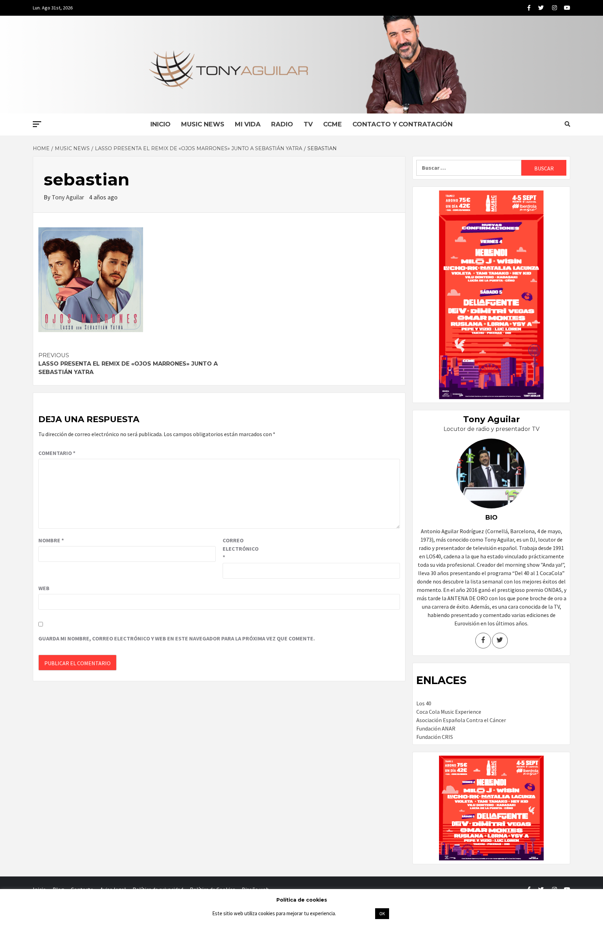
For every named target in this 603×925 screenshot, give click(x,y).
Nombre (51, 540)
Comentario (56, 452)
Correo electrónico (240, 548)
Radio (282, 124)
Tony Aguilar (68, 197)
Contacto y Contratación (402, 124)
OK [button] (382, 914)
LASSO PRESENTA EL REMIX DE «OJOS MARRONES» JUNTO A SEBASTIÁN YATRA (128, 363)
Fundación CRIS (434, 736)
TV (308, 124)
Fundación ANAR (435, 728)
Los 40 (423, 703)
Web (44, 588)
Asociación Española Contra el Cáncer (461, 720)
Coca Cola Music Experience (448, 711)
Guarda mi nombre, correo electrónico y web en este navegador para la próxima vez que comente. (176, 638)
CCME (332, 124)
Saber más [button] (355, 913)
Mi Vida (248, 124)
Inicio (160, 124)
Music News (202, 124)
